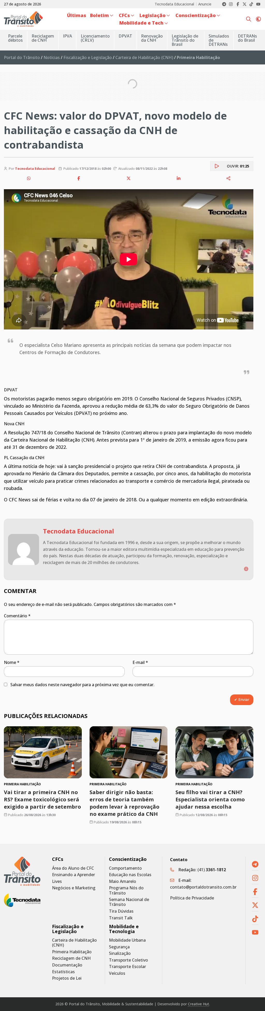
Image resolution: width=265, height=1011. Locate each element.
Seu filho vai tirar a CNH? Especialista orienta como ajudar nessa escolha (210, 799)
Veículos (117, 973)
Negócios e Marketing (73, 887)
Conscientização (128, 859)
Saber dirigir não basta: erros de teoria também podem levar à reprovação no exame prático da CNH (124, 802)
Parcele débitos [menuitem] (15, 38)
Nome (11, 662)
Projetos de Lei (67, 978)
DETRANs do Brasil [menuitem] (247, 38)
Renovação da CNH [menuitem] (152, 38)
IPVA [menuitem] (67, 36)
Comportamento (125, 868)
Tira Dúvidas (121, 911)
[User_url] (246, 569)
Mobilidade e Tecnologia (124, 929)
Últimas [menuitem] (76, 15)
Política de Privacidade (192, 898)
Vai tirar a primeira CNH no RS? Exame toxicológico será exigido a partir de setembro (42, 799)
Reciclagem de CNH (71, 958)
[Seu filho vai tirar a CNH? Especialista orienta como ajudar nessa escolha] (214, 752)
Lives (57, 881)
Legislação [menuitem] (152, 15)
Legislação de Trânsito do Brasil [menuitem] (185, 40)
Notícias (51, 57)
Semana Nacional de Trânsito (129, 902)
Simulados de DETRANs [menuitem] (219, 40)
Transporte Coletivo (128, 960)
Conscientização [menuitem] (195, 15)
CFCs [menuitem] (124, 15)
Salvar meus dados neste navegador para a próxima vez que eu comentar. (82, 684)
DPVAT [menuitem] (125, 36)
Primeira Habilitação (72, 951)
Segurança (119, 946)
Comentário (17, 616)
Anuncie (204, 4)
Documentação (67, 965)
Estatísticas (63, 971)
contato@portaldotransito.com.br (203, 887)
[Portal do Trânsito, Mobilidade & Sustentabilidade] (22, 871)
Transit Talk (121, 917)
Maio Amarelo (122, 881)
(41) (211, 870)
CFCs (57, 859)
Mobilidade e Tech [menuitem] (141, 23)
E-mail (140, 662)
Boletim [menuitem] (99, 15)
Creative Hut (198, 1003)
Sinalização (120, 953)
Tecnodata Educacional (174, 4)
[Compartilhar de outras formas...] (228, 178)
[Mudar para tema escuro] (258, 18)
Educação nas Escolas (130, 874)
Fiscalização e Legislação (87, 57)
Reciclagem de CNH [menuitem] (43, 38)
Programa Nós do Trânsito (126, 890)
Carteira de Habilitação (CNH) (144, 57)
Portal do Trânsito (22, 57)
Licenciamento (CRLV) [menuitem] (95, 38)
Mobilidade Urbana (127, 940)
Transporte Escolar (127, 966)
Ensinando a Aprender (73, 874)
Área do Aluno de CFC (73, 868)
